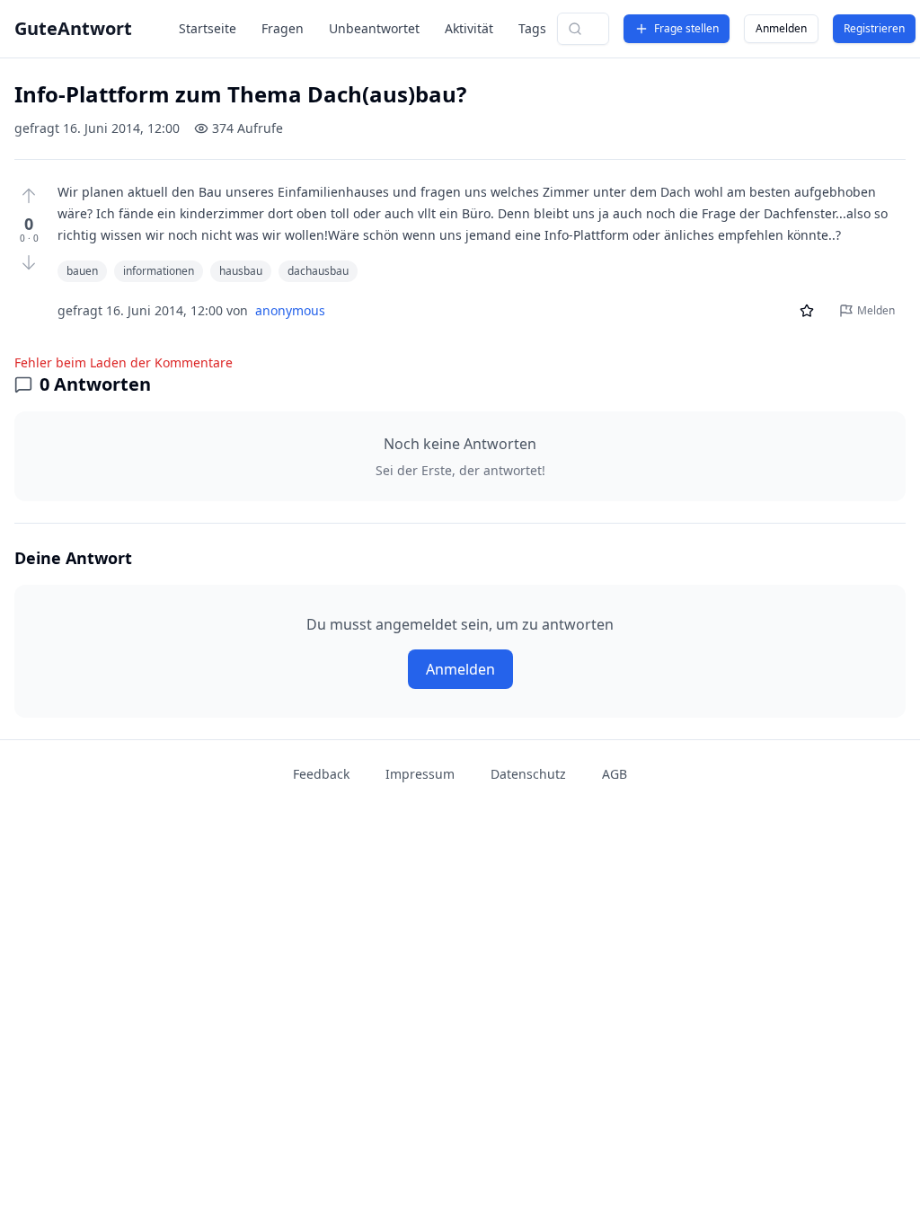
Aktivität (469, 28)
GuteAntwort (73, 28)
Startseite (207, 28)
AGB (614, 773)
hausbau (240, 270)
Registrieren (874, 28)
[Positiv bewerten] (28, 195)
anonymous (290, 310)
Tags (532, 28)
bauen (82, 270)
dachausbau (318, 270)
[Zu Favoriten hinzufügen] (806, 310)
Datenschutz (528, 773)
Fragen (282, 28)
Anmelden (781, 28)
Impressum (420, 773)
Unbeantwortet (374, 28)
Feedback (321, 773)
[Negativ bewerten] (28, 262)
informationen (158, 270)
